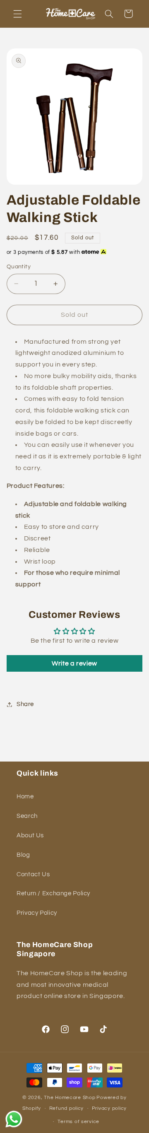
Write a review (74, 663)
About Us (30, 835)
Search (27, 816)
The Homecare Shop (70, 1097)
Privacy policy (109, 1108)
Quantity (19, 267)
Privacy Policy (37, 913)
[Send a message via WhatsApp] (14, 1119)
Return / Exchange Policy (53, 893)
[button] (17, 13)
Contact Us (33, 874)
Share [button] (25, 704)
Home (25, 796)
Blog (23, 855)
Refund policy (66, 1108)
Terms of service (78, 1121)
